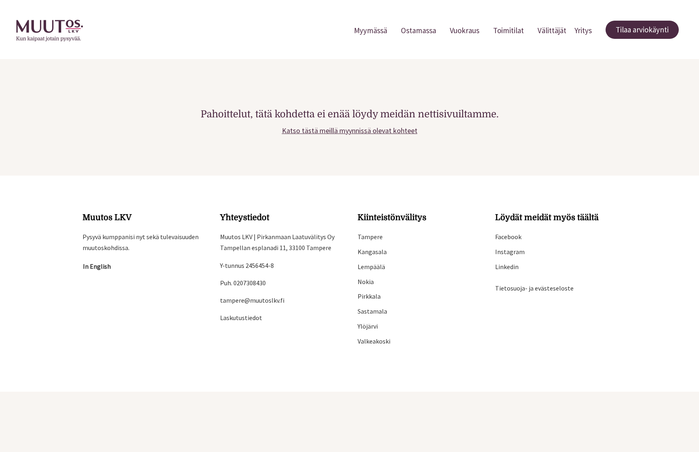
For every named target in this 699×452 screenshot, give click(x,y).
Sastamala (372, 311)
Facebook (508, 237)
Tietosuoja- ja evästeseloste (534, 288)
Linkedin (507, 267)
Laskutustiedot (241, 318)
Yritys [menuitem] (583, 30)
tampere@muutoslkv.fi (252, 300)
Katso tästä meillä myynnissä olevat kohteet (349, 130)
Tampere (370, 237)
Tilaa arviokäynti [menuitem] (642, 29)
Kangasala (372, 252)
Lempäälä (371, 267)
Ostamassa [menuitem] (418, 30)
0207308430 (249, 283)
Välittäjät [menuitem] (552, 30)
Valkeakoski (374, 341)
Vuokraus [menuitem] (464, 30)
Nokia (366, 282)
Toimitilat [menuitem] (508, 30)
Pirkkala (369, 296)
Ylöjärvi (368, 326)
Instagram (510, 252)
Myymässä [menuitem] (370, 30)
